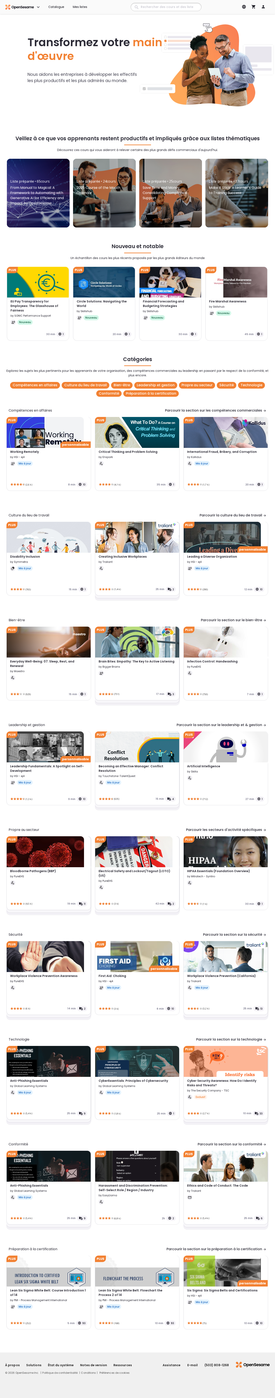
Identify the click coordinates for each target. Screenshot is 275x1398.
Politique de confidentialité (60, 1373)
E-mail (192, 1365)
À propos (12, 1365)
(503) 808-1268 (217, 1365)
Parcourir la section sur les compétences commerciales (215, 410)
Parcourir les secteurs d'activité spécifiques (226, 829)
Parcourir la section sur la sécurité (234, 934)
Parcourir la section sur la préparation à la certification (216, 1249)
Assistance (171, 1365)
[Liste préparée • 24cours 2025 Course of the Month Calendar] (104, 170)
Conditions (88, 1373)
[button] (114, 1373)
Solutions (33, 1365)
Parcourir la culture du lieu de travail (233, 515)
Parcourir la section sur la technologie (231, 1039)
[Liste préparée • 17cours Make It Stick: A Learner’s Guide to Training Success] (237, 170)
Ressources (122, 1365)
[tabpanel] (38, 193)
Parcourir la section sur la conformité (232, 1144)
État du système (61, 1365)
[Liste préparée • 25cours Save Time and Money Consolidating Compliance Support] (171, 170)
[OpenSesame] (249, 1365)
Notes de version (93, 1365)
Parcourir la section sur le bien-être (233, 620)
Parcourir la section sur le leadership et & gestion (221, 724)
